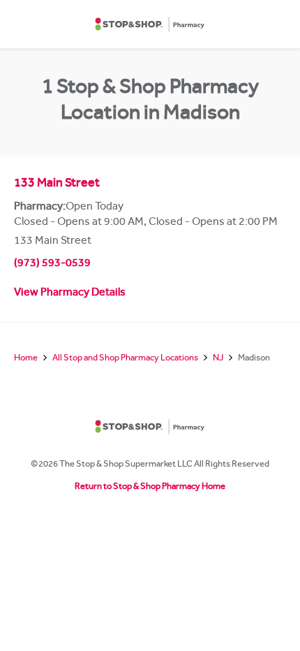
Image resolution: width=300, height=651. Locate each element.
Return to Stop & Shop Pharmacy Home (150, 487)
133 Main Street (57, 184)
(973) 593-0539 (52, 264)
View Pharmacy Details (70, 293)
